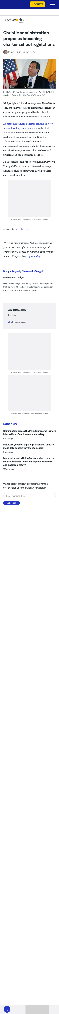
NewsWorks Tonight (13, 277)
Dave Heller (16, 52)
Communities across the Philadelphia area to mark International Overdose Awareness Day (29, 432)
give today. (35, 256)
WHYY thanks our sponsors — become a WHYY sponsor (29, 219)
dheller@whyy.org (18, 322)
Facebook (16, 229)
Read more (12, 315)
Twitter (22, 229)
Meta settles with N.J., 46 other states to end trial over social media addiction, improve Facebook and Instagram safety (29, 461)
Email (28, 229)
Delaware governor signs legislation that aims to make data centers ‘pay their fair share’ (28, 446)
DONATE (38, 4)
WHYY (11, 4)
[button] (7, 1009)
